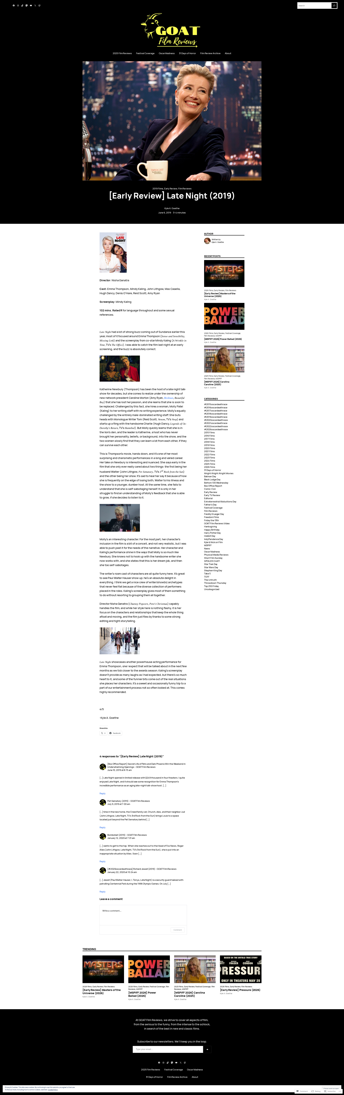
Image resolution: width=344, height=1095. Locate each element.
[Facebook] (14, 5)
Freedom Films (211, 517)
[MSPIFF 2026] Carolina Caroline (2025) (216, 383)
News (207, 548)
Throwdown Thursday (215, 582)
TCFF (206, 576)
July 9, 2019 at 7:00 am (118, 804)
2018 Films (209, 441)
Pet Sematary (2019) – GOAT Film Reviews (128, 800)
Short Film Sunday (213, 557)
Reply (102, 793)
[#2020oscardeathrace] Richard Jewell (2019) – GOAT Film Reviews (141, 868)
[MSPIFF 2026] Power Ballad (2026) (223, 339)
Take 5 (207, 573)
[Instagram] (18, 5)
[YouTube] (31, 5)
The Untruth (210, 579)
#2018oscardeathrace (215, 413)
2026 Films (208, 290)
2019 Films (158, 188)
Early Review (170, 188)
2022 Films (209, 454)
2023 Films (209, 457)
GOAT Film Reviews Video (217, 523)
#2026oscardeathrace (216, 429)
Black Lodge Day (212, 479)
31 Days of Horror (212, 470)
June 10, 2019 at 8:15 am (119, 770)
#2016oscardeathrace (215, 407)
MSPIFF (219, 335)
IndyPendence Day (213, 539)
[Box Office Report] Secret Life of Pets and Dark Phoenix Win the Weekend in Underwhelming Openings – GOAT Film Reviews (146, 765)
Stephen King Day (213, 570)
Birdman (168, 397)
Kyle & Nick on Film (213, 542)
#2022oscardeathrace (216, 426)
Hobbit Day (209, 535)
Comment (177, 930)
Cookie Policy (53, 1090)
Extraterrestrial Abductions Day (220, 501)
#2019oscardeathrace (215, 416)
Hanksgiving (210, 526)
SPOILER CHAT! (212, 561)
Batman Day (210, 476)
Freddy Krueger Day (214, 514)
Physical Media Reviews (216, 554)
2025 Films (208, 376)
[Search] (334, 5)
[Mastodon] (27, 5)
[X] (35, 5)
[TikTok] (22, 5)
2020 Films (209, 448)
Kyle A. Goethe (172, 208)
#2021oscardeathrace (215, 423)
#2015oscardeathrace (215, 404)
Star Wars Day (211, 567)
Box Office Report (213, 485)
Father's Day (210, 504)
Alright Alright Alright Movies (218, 473)
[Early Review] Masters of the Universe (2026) (219, 295)
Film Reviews (184, 188)
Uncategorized (211, 589)
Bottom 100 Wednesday (216, 482)
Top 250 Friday (211, 586)
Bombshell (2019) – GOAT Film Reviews (127, 834)
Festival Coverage (232, 333)
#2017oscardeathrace (215, 410)
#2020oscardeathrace (216, 420)
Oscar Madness (212, 551)
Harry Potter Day (212, 532)
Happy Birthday (212, 529)
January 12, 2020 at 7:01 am (121, 838)
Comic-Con (210, 488)
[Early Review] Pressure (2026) (240, 990)
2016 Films (209, 435)
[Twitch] (39, 5)
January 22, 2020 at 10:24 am (122, 872)
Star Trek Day (211, 564)
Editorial (208, 498)
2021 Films (209, 451)
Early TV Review (212, 495)
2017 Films (209, 438)
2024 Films (209, 460)
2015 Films (209, 432)
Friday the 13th (211, 520)
